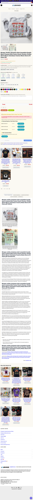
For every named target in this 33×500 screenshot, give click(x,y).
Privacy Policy (3, 442)
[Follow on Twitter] (2, 484)
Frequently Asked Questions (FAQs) (7, 431)
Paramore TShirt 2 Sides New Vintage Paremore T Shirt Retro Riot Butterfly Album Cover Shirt (27, 379)
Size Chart (2, 434)
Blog (1, 462)
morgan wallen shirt (16, 144)
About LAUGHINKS (14, 196)
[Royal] (9, 89)
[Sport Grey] (1, 92)
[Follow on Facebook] (1, 484)
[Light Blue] (16, 89)
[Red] (30, 89)
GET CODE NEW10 (4, 136)
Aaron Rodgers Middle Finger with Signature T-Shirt (6, 181)
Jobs (1, 454)
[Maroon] (3, 89)
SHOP (2, 449)
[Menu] (1, 5)
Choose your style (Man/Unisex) (6, 72)
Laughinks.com (12, 466)
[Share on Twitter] (4, 189)
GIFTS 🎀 (2, 459)
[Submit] (31, 2)
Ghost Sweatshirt (10, 144)
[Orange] (28, 89)
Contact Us (3, 439)
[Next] (30, 28)
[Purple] (7, 89)
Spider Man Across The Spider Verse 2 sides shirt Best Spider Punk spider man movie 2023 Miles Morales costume (16, 419)
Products (13, 8)
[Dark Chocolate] (11, 89)
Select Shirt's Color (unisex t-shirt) (6, 87)
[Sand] (20, 89)
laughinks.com (28, 360)
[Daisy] (22, 89)
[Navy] (5, 89)
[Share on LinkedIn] (9, 189)
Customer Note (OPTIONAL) (5, 94)
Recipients (3, 452)
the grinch (21, 144)
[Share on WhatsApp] (1, 189)
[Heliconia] (7, 92)
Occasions (2, 457)
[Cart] (31, 5)
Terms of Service (4, 441)
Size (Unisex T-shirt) (4, 82)
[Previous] (2, 28)
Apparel (17, 8)
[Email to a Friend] (6, 189)
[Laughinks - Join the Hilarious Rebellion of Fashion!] (16, 5)
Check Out (11, 110)
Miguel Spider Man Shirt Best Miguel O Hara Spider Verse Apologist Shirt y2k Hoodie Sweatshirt (5, 379)
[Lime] (26, 89)
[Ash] (3, 92)
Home (9, 8)
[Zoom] (2, 42)
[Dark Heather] (13, 89)
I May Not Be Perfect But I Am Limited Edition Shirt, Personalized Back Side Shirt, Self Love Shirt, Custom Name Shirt (27, 400)
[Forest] (14, 89)
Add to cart (4, 110)
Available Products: (4, 65)
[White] (18, 89)
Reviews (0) (20, 196)
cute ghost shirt (4, 144)
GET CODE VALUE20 (21, 129)
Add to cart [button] (6, 185)
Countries (2, 451)
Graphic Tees (22, 8)
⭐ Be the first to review (27, 140)
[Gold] (5, 92)
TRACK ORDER (3, 436)
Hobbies (2, 456)
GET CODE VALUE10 (21, 126)
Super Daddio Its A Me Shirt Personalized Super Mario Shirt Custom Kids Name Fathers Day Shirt (5, 399)
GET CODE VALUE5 (21, 123)
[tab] (8, 195)
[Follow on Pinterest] (3, 484)
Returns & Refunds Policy (5, 444)
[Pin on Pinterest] (8, 189)
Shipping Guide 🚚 (4, 461)
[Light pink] (24, 89)
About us (2, 437)
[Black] (1, 89)
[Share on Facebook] (3, 189)
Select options (5, 167)
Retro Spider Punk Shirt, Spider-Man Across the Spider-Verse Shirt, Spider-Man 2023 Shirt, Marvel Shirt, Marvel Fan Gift (16, 400)
